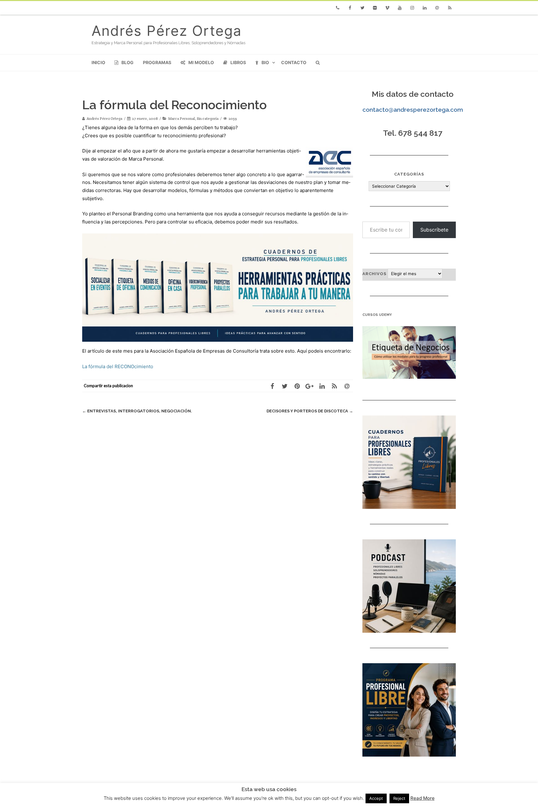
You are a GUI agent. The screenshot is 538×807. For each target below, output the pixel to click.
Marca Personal (181, 118)
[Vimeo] (387, 8)
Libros (238, 62)
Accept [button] (376, 798)
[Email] (437, 8)
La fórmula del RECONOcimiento (117, 366)
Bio (265, 62)
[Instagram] (412, 8)
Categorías (409, 174)
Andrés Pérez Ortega (167, 30)
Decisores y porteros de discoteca (310, 411)
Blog (127, 62)
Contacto (293, 62)
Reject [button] (399, 798)
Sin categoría (208, 118)
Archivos (374, 273)
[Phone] (337, 8)
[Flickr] (375, 8)
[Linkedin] (424, 8)
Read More (422, 798)
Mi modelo (201, 62)
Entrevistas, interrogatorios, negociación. (137, 411)
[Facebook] (350, 8)
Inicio (98, 62)
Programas (157, 62)
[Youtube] (400, 8)
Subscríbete (434, 230)
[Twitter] (362, 8)
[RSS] (449, 8)
